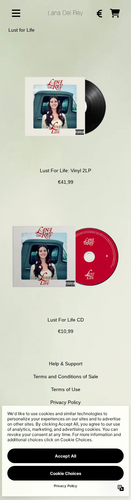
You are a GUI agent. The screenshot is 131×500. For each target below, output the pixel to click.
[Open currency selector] (99, 13)
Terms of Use (65, 389)
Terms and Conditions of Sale (65, 376)
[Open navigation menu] (16, 13)
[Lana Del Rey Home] (65, 13)
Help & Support (65, 363)
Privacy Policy (65, 402)
